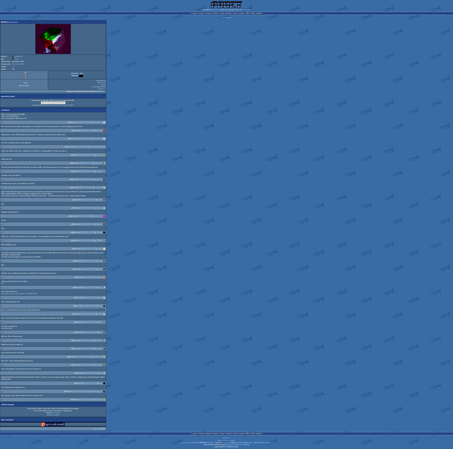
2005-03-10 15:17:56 (86, 163)
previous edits (53, 415)
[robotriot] (104, 130)
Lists (235, 13)
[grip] (104, 373)
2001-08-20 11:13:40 (88, 130)
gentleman (99, 179)
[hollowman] (104, 163)
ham (101, 332)
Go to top (226, 438)
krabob (100, 200)
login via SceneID (57, 424)
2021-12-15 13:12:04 (90, 383)
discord (264, 442)
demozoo (101, 82)
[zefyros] (104, 249)
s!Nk (101, 298)
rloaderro (100, 365)
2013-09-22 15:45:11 (90, 322)
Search (241, 13)
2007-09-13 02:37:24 (87, 208)
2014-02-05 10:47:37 (90, 332)
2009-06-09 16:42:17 (89, 261)
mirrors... (102, 89)
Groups (208, 13)
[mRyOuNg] (105, 91)
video (103, 85)
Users (222, 13)
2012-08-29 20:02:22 (88, 314)
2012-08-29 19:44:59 (89, 306)
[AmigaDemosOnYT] (104, 391)
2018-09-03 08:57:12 (83, 357)
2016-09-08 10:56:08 (87, 348)
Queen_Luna (98, 216)
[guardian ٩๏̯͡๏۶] (104, 357)
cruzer (215, 10)
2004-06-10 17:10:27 (84, 139)
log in (95, 429)
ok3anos (100, 348)
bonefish (100, 340)
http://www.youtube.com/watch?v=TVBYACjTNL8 (19, 293)
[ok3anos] (104, 348)
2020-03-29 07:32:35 (91, 373)
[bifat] (104, 383)
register (102, 429)
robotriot (100, 130)
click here (55, 413)
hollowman (99, 163)
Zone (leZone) (98, 122)
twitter (47, 105)
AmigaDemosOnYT (96, 391)
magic (101, 261)
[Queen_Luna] (104, 216)
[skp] (104, 277)
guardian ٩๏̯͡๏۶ (98, 357)
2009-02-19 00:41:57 (87, 224)
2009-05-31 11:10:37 (87, 232)
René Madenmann (96, 147)
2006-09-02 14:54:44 (86, 179)
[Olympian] (104, 399)
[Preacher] (104, 187)
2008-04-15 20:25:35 (85, 216)
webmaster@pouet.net (235, 444)
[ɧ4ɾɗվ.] (104, 287)
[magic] (104, 261)
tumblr (59, 105)
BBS (247, 13)
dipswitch (99, 155)
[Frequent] (104, 232)
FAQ (252, 13)
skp (101, 277)
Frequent (100, 232)
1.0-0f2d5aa (193, 442)
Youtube (102, 87)
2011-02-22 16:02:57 (89, 287)
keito (101, 322)
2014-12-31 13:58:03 (87, 340)
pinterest (53, 105)
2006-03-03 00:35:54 (87, 171)
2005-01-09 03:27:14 (87, 155)
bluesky (65, 105)
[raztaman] (104, 171)
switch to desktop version (226, 440)
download (101, 80)
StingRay (99, 240)
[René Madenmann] (104, 147)
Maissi (100, 269)
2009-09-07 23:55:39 (89, 269)
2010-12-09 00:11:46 (91, 277)
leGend (100, 314)
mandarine (246, 10)
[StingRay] (104, 240)
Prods (201, 13)
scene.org (225, 442)
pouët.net (184, 442)
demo (15, 59)
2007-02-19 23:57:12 (89, 200)
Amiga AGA (17, 56)
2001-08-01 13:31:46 (84, 122)
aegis (101, 306)
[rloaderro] (104, 365)
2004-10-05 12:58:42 (81, 147)
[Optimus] (104, 224)
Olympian (99, 399)
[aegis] (104, 306)
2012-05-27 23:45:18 (90, 298)
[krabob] (104, 200)
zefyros (100, 249)
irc (271, 442)
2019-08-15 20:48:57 (87, 365)
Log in (194, 13)
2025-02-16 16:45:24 (87, 399)
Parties (215, 13)
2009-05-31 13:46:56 (87, 240)
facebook (41, 105)
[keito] (104, 322)
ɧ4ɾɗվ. (100, 287)
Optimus (100, 224)
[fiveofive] (104, 208)
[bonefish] (104, 340)
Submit (258, 13)
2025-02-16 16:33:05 (80, 391)
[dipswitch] (104, 155)
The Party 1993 (18, 64)
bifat (101, 383)
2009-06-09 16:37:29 (88, 249)
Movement (13, 22)
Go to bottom (226, 18)
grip (101, 373)
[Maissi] (104, 269)
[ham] (104, 332)
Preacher (100, 187)
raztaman (99, 171)
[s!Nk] (104, 298)
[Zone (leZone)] (104, 122)
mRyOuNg (99, 91)
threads (71, 105)
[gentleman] (104, 179)
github (247, 444)
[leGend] (104, 314)
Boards (228, 13)
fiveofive (100, 208)
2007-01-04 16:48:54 (86, 187)
